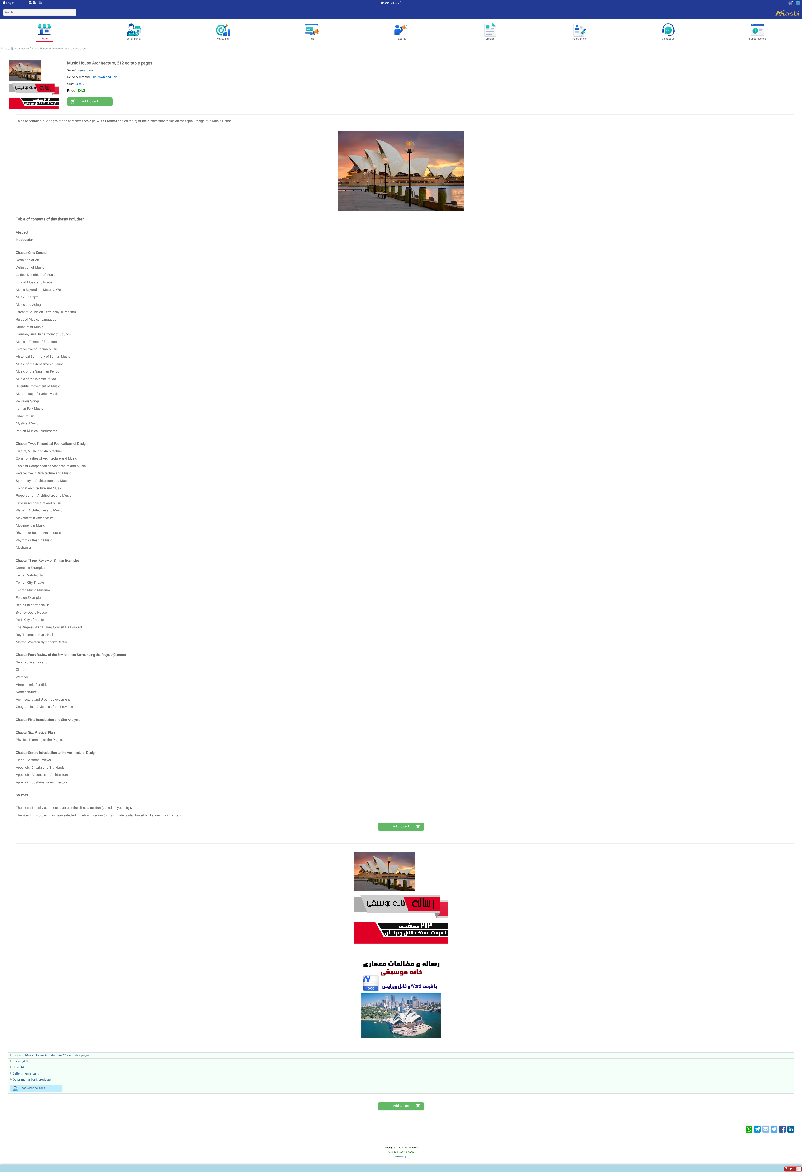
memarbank (85, 70)
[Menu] (798, 3)
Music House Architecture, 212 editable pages (59, 49)
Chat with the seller (32, 1088)
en (793, 1)
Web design (401, 1156)
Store (4, 49)
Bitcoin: (385, 3)
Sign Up (38, 3)
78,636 (395, 3)
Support (790, 1169)
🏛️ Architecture (19, 49)
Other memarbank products (32, 1079)
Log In (10, 3)
